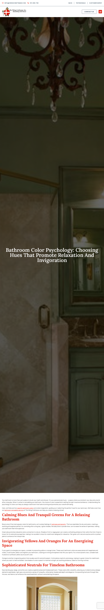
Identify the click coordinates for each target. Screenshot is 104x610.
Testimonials (81, 3)
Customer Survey (95, 3)
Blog (70, 3)
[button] (100, 11)
